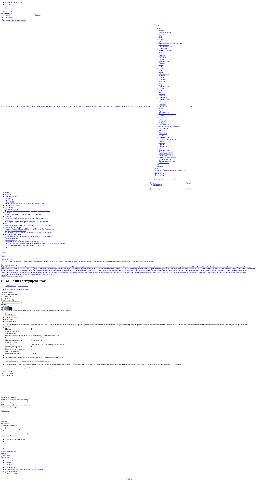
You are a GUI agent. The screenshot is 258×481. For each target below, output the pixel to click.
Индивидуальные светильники (169, 126)
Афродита (42, 270)
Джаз (205, 270)
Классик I (162, 148)
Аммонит (162, 56)
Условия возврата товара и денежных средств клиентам (24, 469)
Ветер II (161, 110)
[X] (10, 308)
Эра (7, 267)
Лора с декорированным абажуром (230, 272)
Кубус (115, 272)
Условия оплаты (10, 467)
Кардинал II (163, 146)
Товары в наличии (165, 32)
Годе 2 (161, 37)
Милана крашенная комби (18, 267)
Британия (161, 270)
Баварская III (163, 134)
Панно (22, 242)
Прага (176, 267)
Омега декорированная (131, 267)
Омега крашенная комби (147, 267)
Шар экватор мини (137, 272)
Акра (160, 90)
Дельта (25, 272)
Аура (160, 85)
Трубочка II (162, 123)
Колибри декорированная (81, 272)
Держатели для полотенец (167, 157)
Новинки (162, 30)
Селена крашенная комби (21, 269)
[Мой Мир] (7, 308)
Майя (149, 272)
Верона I (161, 141)
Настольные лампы (165, 50)
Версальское (163, 106)
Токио (170, 272)
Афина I (161, 92)
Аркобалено (163, 81)
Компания (4, 453)
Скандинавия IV (35, 269)
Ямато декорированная (127, 270)
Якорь (117, 270)
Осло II (200, 267)
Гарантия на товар (11, 473)
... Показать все (164, 45)
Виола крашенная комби (215, 270)
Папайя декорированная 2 (165, 267)
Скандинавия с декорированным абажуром (56, 269)
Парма (153, 272)
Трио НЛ (120, 269)
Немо (77, 267)
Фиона (223, 269)
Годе (160, 36)
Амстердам (162, 57)
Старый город (112, 269)
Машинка (20, 274)
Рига (186, 267)
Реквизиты (182, 170)
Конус (161, 41)
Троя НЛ (129, 269)
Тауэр (81, 267)
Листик (165, 272)
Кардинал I (162, 145)
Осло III (190, 267)
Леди (146, 272)
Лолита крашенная (211, 272)
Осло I (195, 267)
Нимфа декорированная (91, 267)
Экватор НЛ (74, 270)
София (105, 269)
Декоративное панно (166, 155)
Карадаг (65, 272)
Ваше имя (5, 373)
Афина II (162, 94)
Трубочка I (162, 121)
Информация (5, 455)
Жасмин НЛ (55, 272)
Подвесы (162, 76)
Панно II (33, 242)
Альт (160, 66)
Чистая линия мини (52, 270)
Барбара (181, 272)
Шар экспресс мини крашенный (14, 270)
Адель (161, 52)
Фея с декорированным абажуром (166, 269)
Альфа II (161, 68)
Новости (175, 170)
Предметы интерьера (166, 152)
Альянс (161, 70)
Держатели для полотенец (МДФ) (53, 243)
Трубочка (181, 269)
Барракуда (227, 270)
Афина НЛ (217, 269)
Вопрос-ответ (5, 457)
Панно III (40, 242)
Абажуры (162, 34)
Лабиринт (127, 272)
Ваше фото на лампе (166, 46)
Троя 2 (152, 269)
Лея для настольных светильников (170, 43)
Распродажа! (163, 48)
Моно (186, 269)
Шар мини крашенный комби (236, 269)
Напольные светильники (167, 114)
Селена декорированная (235, 267)
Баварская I (162, 96)
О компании (158, 170)
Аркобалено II (163, 128)
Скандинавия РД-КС (78, 269)
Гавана (158, 272)
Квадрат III (162, 119)
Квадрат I (162, 115)
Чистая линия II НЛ (32, 270)
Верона (166, 270)
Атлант (161, 72)
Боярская (154, 270)
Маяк (34, 274)
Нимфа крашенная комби (114, 267)
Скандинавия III (91, 269)
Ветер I (161, 108)
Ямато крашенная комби (143, 270)
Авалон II (162, 79)
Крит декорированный (105, 272)
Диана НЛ (47, 272)
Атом (160, 83)
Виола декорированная (195, 270)
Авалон (161, 77)
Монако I (63, 267)
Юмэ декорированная (91, 270)
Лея (162, 272)
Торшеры (162, 63)
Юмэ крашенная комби (107, 270)
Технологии (167, 170)
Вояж (232, 270)
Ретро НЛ (181, 267)
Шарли (61, 270)
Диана (161, 39)
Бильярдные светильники (167, 139)
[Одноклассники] (5, 308)
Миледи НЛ (28, 274)
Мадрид (6, 274)
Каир (61, 272)
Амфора (161, 59)
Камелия (81, 270)
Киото (70, 272)
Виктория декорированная (178, 270)
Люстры (161, 88)
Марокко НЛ (13, 274)
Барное (161, 135)
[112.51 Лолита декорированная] (16, 286)
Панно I (27, 242)
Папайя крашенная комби (218, 267)
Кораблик (93, 272)
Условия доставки (11, 471)
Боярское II (162, 105)
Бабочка (67, 270)
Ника (190, 269)
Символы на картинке (9, 397)
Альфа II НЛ (163, 54)
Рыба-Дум (206, 267)
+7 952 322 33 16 (6, 11)
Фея (124, 269)
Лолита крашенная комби (196, 272)
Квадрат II (162, 117)
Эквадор (175, 272)
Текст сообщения (7, 375)
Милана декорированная (44, 274)
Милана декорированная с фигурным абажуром (43, 267)
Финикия (204, 269)
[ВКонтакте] (2, 308)
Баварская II (163, 97)
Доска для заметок (165, 159)
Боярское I (162, 103)
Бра (160, 101)
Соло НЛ (100, 269)
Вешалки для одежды (166, 154)
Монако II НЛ (70, 267)
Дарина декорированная (35, 272)
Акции (7, 193)
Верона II (162, 143)
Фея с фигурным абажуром (141, 269)
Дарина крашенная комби (14, 272)
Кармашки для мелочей (167, 161)
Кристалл (102, 267)
